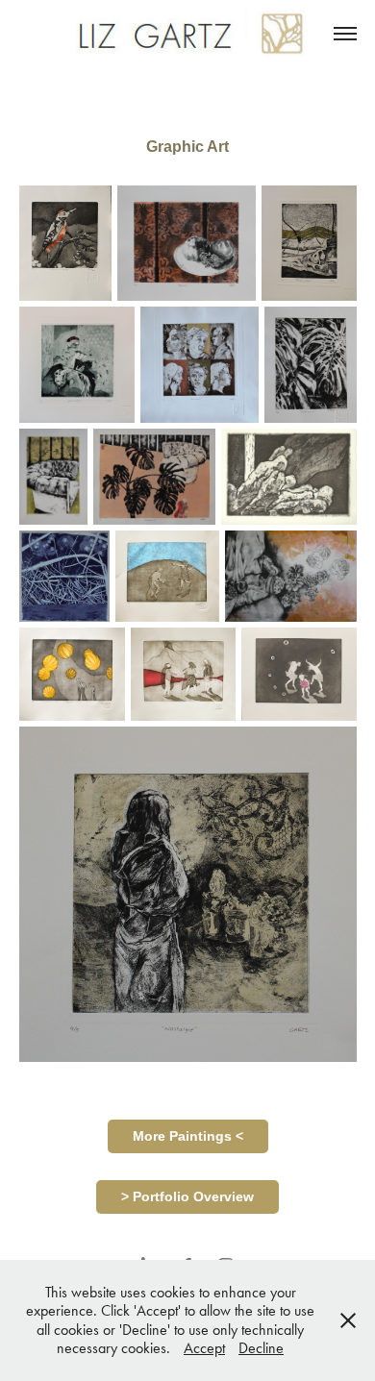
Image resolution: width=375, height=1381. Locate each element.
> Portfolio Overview (187, 1196)
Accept (204, 1348)
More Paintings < (188, 1136)
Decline (261, 1348)
